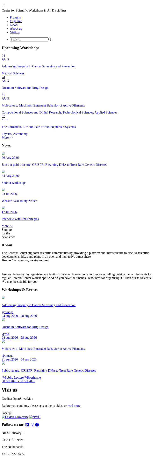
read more (73, 405)
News (13, 25)
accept (7, 413)
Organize (16, 21)
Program (15, 17)
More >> (7, 137)
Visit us (15, 32)
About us (16, 28)
